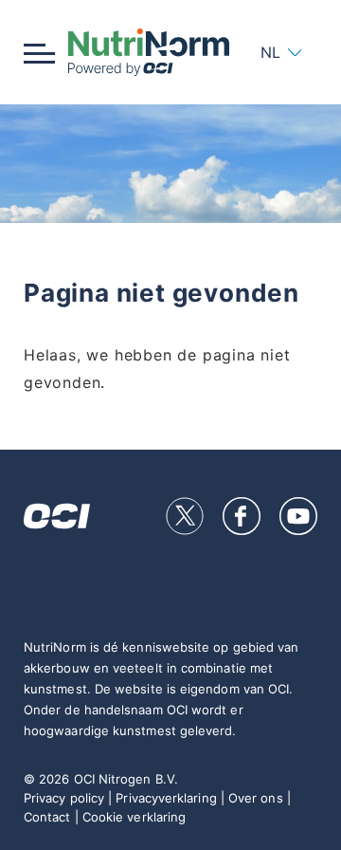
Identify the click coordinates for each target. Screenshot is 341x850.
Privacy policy (64, 797)
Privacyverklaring (166, 797)
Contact (47, 816)
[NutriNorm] (148, 52)
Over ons (255, 797)
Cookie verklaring (134, 816)
